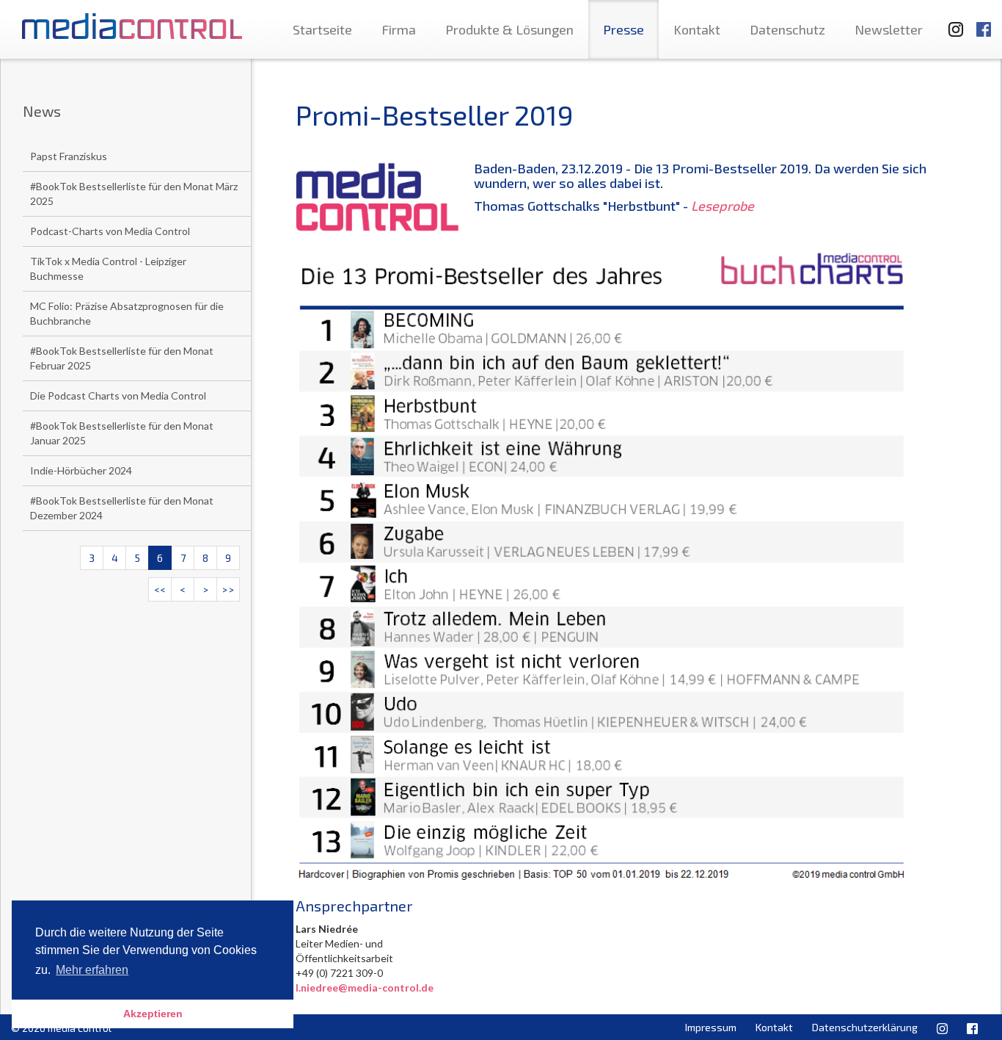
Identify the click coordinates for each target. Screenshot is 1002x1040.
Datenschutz (787, 29)
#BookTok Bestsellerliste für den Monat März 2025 (134, 193)
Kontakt (696, 29)
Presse (623, 29)
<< (160, 589)
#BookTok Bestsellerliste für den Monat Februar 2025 (121, 358)
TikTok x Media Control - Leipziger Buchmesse (108, 268)
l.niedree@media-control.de (365, 987)
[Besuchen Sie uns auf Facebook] (983, 22)
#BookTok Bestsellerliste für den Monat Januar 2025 (121, 433)
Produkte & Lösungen (509, 29)
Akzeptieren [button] (153, 1013)
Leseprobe (722, 206)
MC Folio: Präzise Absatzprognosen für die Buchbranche (127, 313)
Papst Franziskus (68, 156)
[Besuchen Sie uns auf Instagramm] (951, 22)
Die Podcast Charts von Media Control (118, 395)
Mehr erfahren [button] (92, 970)
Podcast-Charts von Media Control (110, 231)
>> (228, 589)
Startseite (322, 29)
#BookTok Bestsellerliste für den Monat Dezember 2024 (121, 507)
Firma (398, 29)
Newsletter (889, 29)
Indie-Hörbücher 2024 (81, 470)
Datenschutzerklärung (865, 1027)
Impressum (710, 1027)
